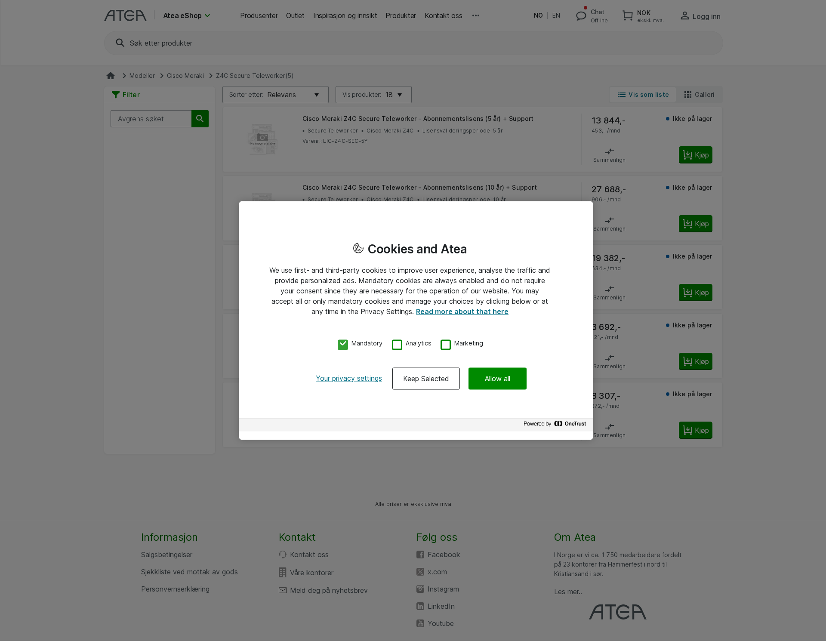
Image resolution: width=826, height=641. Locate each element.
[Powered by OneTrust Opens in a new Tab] (556, 425)
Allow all (497, 378)
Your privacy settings (349, 377)
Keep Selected (426, 378)
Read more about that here (462, 311)
